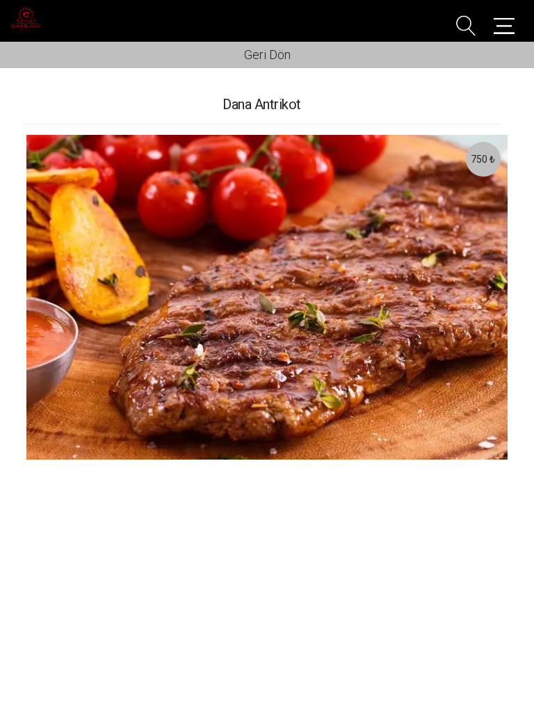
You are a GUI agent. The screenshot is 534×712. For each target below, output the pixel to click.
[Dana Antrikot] (266, 297)
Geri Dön (267, 54)
